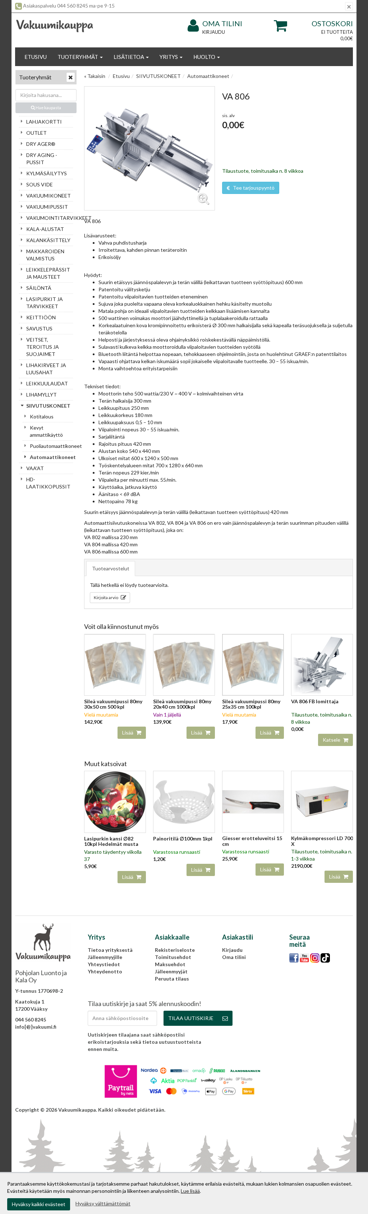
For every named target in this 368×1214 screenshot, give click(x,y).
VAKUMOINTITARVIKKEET (49, 218)
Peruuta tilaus (172, 979)
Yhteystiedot (104, 964)
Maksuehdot (170, 964)
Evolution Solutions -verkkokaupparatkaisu (301, 1110)
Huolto (204, 57)
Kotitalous (42, 416)
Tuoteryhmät (78, 57)
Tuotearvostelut (110, 568)
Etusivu (35, 57)
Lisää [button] (128, 732)
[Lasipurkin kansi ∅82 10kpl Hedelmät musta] (115, 801)
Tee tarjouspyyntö (253, 188)
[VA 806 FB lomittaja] (322, 664)
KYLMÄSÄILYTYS (46, 173)
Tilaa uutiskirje (190, 1018)
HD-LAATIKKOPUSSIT (48, 483)
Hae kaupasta (48, 107)
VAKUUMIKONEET (48, 196)
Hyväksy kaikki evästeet (38, 1204)
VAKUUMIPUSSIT (47, 207)
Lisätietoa (129, 57)
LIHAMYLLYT (41, 394)
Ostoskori (332, 23)
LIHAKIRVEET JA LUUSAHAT (46, 368)
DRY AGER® (40, 144)
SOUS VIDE (39, 184)
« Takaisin (94, 76)
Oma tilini (222, 23)
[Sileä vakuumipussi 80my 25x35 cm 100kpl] (253, 664)
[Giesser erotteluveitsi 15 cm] (253, 801)
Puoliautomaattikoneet (51, 446)
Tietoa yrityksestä (110, 950)
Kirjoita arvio (106, 597)
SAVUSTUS (39, 328)
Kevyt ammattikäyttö (46, 431)
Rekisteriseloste (175, 950)
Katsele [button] (332, 740)
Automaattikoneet (51, 457)
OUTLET (36, 133)
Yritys (169, 57)
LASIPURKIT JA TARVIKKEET (44, 302)
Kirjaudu (213, 32)
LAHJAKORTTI (44, 122)
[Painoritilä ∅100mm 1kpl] (184, 801)
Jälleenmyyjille (105, 957)
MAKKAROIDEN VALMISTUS (45, 254)
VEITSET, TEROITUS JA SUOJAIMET (42, 347)
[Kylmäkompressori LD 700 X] (322, 801)
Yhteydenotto (105, 971)
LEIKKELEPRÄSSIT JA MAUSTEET (48, 273)
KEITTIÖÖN (41, 317)
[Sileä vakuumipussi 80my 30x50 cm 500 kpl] (115, 664)
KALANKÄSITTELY (48, 240)
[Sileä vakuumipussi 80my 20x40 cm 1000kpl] (184, 664)
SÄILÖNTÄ (38, 288)
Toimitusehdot (173, 957)
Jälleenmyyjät (171, 971)
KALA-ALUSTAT (45, 229)
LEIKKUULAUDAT (47, 383)
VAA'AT (35, 468)
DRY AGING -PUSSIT (41, 158)
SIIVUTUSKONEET (48, 406)
